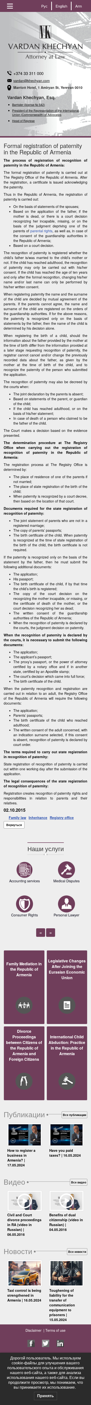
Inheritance (38, 817)
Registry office (62, 817)
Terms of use (55, 1330)
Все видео (78, 1182)
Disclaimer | (34, 1330)
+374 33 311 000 (28, 73)
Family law (17, 817)
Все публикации (74, 1115)
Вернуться (14, 825)
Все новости (77, 1251)
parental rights (41, 230)
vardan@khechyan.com (31, 80)
